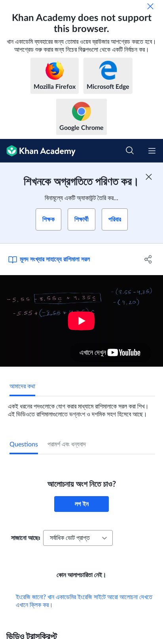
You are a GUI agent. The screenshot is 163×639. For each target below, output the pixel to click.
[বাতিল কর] (150, 6)
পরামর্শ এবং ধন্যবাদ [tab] (66, 444)
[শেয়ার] (148, 259)
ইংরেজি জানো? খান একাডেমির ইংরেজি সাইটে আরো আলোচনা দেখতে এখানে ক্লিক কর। (84, 601)
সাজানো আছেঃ (25, 538)
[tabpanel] (81, 407)
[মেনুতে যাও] (152, 151)
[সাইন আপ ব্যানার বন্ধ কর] (149, 177)
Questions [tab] (23, 444)
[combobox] (78, 538)
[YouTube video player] (81, 321)
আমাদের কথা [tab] (22, 386)
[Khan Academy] (38, 150)
